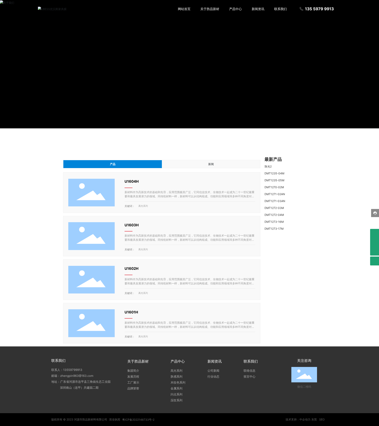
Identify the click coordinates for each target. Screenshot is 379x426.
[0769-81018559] (374, 242)
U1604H (132, 181)
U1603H (132, 225)
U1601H (131, 312)
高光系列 (143, 205)
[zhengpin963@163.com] (374, 233)
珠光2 (268, 166)
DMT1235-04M (274, 173)
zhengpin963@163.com (76, 376)
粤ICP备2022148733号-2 (138, 419)
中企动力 (305, 419)
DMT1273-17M (274, 228)
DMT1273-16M (274, 221)
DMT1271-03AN (275, 201)
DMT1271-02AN (275, 194)
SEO (322, 419)
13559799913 (72, 370)
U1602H (131, 268)
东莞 (314, 419)
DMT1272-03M (274, 208)
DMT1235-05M (274, 180)
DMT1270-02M (274, 187)
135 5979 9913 (319, 9)
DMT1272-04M (274, 214)
